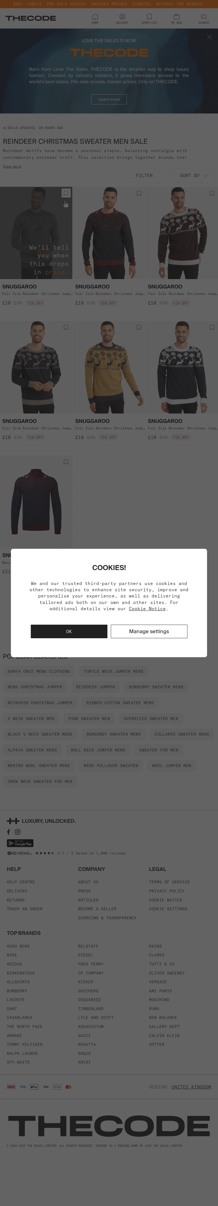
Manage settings (149, 631)
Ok (69, 631)
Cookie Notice (147, 608)
